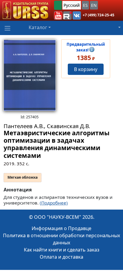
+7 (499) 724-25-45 (98, 15)
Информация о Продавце (61, 228)
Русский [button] (72, 5)
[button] (58, 15)
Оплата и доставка (61, 257)
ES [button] (85, 5)
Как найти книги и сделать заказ (61, 249)
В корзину (85, 69)
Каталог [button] (38, 27)
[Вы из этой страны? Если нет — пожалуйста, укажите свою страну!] (58, 5)
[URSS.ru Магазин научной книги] (25, 10)
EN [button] (94, 5)
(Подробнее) (54, 203)
